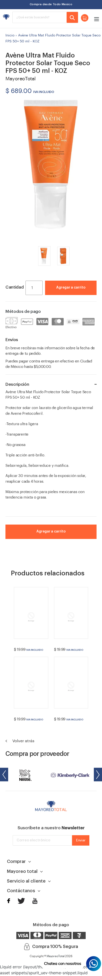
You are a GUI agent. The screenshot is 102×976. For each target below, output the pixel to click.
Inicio (9, 35)
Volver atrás (22, 741)
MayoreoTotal (56, 956)
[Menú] (95, 18)
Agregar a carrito (70, 287)
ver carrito (75, 295)
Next (98, 774)
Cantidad (14, 287)
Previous (4, 774)
